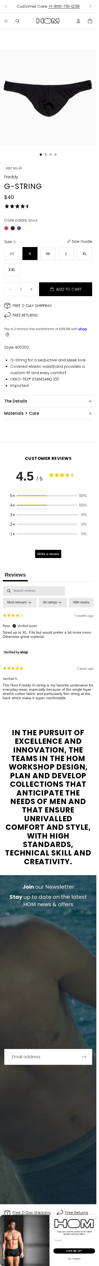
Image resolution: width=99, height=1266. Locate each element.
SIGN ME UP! (74, 1251)
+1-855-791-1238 (64, 6)
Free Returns (25, 315)
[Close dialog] (96, 1218)
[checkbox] (81, 602)
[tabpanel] (48, 647)
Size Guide (82, 241)
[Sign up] (84, 1056)
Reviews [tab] (15, 575)
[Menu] (6, 21)
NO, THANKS (74, 1259)
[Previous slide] (6, 6)
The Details (15, 401)
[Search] (17, 21)
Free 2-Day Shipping (32, 305)
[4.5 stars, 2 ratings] (18, 206)
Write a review (48, 554)
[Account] (78, 21)
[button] (48, 495)
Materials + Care (21, 413)
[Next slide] (90, 6)
